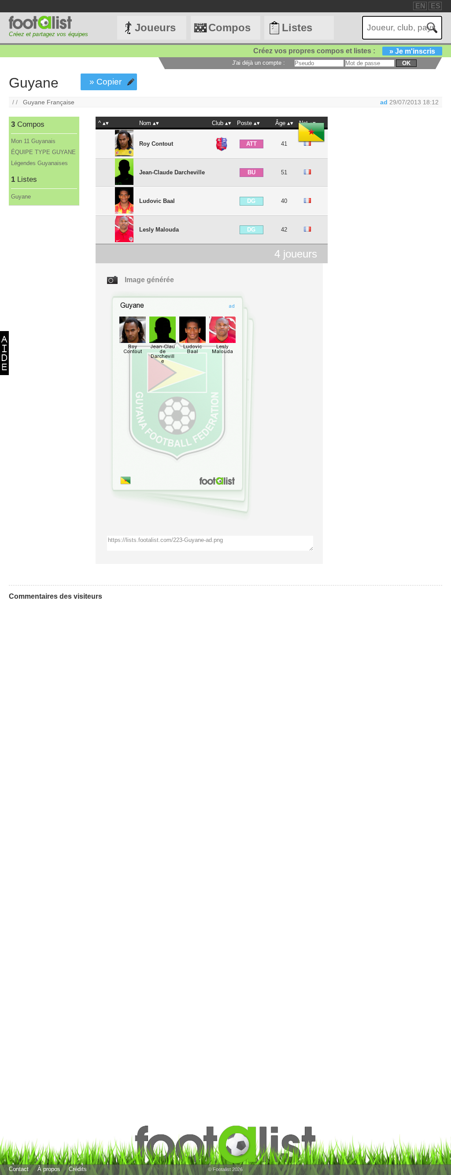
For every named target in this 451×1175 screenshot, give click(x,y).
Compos (229, 27)
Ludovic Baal (157, 201)
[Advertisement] (43, 352)
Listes (297, 27)
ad (384, 102)
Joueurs (155, 27)
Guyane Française (48, 102)
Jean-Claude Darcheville (172, 172)
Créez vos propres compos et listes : (344, 51)
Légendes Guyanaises (39, 163)
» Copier (105, 81)
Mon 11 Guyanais (33, 141)
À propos (48, 1169)
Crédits (78, 1169)
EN (420, 6)
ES (435, 6)
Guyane (21, 196)
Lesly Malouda (159, 229)
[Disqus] (75, 718)
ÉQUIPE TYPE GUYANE (43, 152)
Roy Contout (156, 143)
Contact (19, 1169)
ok (406, 63)
